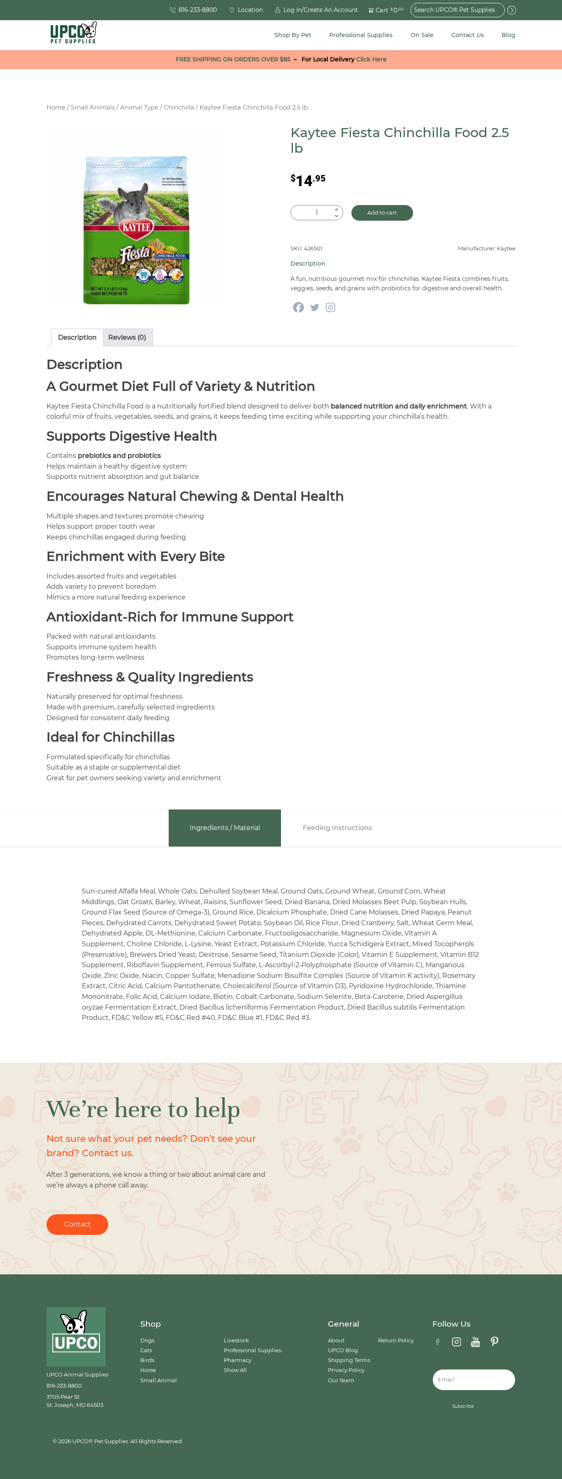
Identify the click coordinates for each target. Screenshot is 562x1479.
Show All (235, 1370)
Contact (77, 1224)
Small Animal (158, 1380)
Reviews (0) (127, 337)
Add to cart (382, 213)
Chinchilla (179, 107)
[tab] (77, 338)
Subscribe (463, 1406)
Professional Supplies (360, 35)
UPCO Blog (343, 1350)
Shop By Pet (292, 35)
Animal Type (139, 107)
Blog (509, 35)
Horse (148, 1370)
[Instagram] (330, 307)
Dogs (147, 1340)
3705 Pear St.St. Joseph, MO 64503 (74, 1401)
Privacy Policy (346, 1370)
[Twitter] (314, 307)
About (336, 1340)
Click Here (371, 59)
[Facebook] (298, 307)
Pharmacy (237, 1360)
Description (77, 337)
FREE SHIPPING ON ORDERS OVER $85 (233, 59)
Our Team (341, 1380)
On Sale (422, 35)
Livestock (236, 1340)
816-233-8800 (64, 1386)
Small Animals (93, 107)
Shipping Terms (349, 1360)
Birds (147, 1360)
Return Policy (396, 1340)
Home (55, 107)
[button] (381, 10)
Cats (146, 1350)
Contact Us (467, 35)
